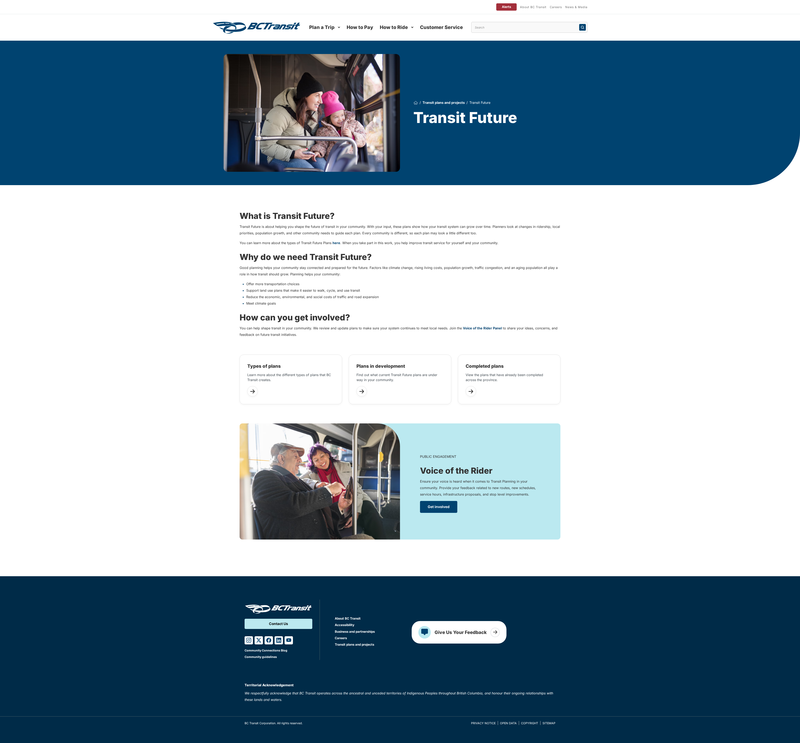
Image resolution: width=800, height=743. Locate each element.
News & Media (576, 7)
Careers (556, 7)
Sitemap (548, 723)
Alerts (506, 7)
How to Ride (394, 27)
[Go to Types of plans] (252, 391)
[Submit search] (582, 27)
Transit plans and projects (443, 102)
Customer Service (441, 27)
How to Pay (360, 27)
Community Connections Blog (266, 650)
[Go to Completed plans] (471, 391)
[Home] (415, 103)
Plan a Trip (322, 27)
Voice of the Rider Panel (482, 328)
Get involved (439, 507)
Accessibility (344, 625)
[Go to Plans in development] (361, 391)
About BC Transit (533, 7)
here (336, 243)
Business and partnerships (355, 632)
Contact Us (278, 624)
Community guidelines (261, 657)
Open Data (508, 723)
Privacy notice (483, 723)
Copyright (529, 723)
